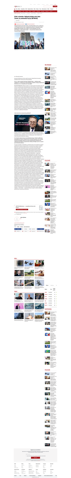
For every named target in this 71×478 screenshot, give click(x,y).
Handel (30, 11)
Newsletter (47, 4)
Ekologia (20, 14)
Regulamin (39, 475)
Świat (15, 463)
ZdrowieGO (51, 469)
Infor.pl (37, 469)
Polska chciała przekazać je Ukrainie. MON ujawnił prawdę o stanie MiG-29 (39, 287)
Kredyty (22, 472)
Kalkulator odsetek (31, 472)
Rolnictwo (51, 11)
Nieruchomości (38, 463)
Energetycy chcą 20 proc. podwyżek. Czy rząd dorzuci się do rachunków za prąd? (19, 225)
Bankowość (47, 11)
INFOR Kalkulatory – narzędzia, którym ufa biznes (25, 207)
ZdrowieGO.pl (43, 4)
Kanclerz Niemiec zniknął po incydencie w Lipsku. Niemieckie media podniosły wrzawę (29, 301)
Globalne (15, 471)
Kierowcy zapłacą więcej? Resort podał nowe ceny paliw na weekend (39, 268)
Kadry (36, 471)
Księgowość (37, 472)
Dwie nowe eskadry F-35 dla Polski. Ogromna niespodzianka (29, 268)
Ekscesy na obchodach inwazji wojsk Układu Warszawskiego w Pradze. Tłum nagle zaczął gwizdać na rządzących (39, 301)
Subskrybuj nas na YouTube (20, 24)
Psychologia (51, 472)
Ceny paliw (28, 13)
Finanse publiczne (24, 471)
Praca (29, 463)
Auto (43, 472)
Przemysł (26, 11)
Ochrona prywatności (32, 475)
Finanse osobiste (23, 13)
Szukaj (55, 6)
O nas (20, 475)
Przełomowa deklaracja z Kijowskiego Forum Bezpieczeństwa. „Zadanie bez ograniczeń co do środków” (18, 311)
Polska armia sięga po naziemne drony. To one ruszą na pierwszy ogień (29, 278)
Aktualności (19, 11)
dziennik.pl (35, 4)
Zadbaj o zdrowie (39, 13)
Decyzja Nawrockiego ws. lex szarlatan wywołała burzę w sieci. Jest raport (18, 278)
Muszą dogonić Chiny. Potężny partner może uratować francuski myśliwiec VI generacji (29, 311)
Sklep (56, 4)
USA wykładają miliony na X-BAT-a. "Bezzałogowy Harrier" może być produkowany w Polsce (39, 311)
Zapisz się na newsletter (30, 24)
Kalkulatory (30, 469)
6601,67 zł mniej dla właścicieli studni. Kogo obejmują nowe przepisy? (19, 268)
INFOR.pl (31, 4)
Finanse (51, 471)
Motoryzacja (38, 11)
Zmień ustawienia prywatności (48, 475)
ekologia (21, 226)
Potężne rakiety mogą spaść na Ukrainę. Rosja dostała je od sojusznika (29, 320)
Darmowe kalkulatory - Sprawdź (22, 209)
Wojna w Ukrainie (33, 13)
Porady (51, 473)
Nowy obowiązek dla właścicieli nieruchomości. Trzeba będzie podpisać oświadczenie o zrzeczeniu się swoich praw (29, 287)
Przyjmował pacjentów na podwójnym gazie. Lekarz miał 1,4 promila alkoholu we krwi (18, 287)
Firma (23, 11)
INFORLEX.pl (38, 4)
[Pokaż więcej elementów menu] (56, 9)
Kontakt (15, 475)
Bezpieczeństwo (16, 469)
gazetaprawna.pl (52, 4)
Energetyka (33, 11)
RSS (56, 475)
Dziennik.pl (44, 469)
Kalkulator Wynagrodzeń (31, 471)
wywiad (18, 226)
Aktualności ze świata (16, 473)
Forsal (15, 14)
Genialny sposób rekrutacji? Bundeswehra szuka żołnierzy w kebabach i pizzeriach (39, 320)
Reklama (25, 475)
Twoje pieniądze (23, 473)
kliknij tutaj (39, 460)
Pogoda (44, 473)
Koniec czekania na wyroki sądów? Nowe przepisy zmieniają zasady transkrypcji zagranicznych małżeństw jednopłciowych (39, 278)
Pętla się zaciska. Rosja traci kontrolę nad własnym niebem (18, 320)
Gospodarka (23, 469)
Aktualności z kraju (16, 472)
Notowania (51, 463)
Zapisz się (35, 457)
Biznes (15, 11)
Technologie (42, 11)
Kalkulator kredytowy (31, 473)
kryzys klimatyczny (27, 226)
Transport (44, 463)
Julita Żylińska (17, 20)
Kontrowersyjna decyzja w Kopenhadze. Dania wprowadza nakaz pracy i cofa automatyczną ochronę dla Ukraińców (18, 301)
